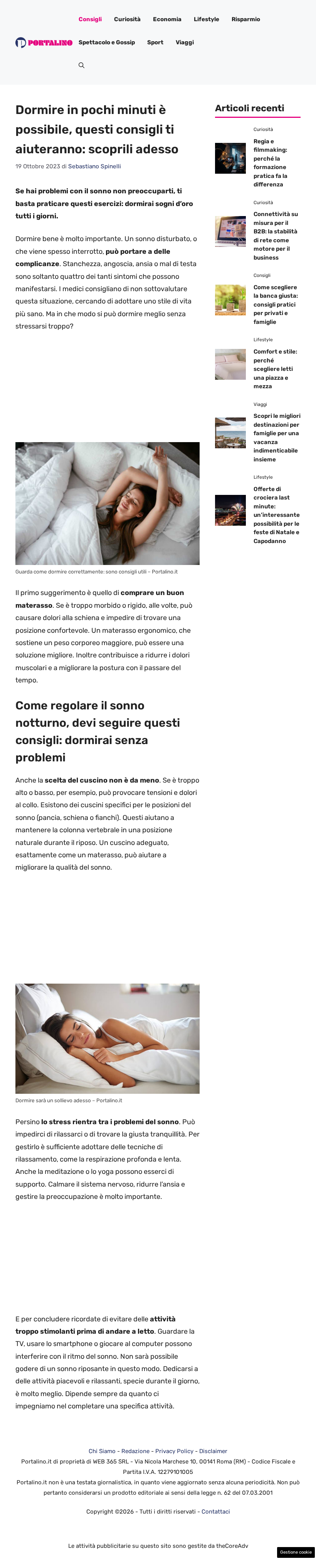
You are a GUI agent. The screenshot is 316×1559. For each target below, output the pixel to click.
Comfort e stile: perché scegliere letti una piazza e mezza (275, 369)
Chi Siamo (102, 1451)
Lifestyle (206, 19)
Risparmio (246, 19)
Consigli (90, 19)
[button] (81, 65)
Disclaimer (213, 1451)
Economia (167, 19)
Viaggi (185, 42)
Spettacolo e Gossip (107, 42)
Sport (155, 42)
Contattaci (216, 1511)
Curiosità (127, 19)
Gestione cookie (296, 1552)
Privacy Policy (174, 1451)
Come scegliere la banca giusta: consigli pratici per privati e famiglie (276, 304)
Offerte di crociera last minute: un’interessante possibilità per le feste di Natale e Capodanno (277, 515)
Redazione (135, 1451)
